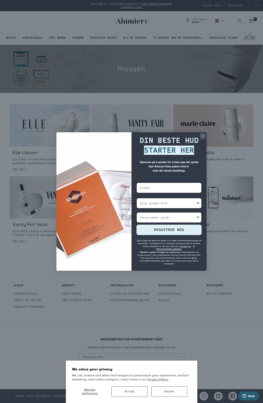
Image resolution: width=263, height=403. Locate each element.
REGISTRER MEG (169, 229)
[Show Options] (198, 203)
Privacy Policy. (158, 379)
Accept (129, 391)
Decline (169, 391)
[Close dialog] (202, 136)
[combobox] (168, 203)
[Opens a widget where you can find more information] (248, 396)
